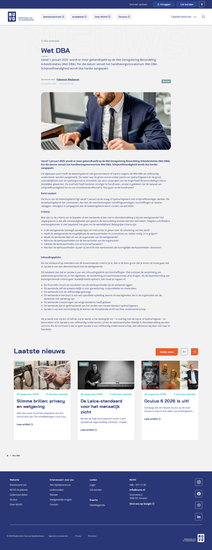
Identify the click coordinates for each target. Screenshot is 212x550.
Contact (54, 504)
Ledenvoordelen (19, 494)
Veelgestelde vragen (61, 499)
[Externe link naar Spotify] (198, 505)
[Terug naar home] (21, 16)
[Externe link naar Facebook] (198, 493)
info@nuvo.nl (137, 489)
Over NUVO (16, 504)
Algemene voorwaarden (58, 536)
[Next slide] (194, 351)
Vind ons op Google (140, 503)
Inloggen (165, 4)
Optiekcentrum (181, 17)
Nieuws (54, 494)
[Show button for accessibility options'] (202, 4)
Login (93, 484)
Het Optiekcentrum (60, 484)
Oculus (13, 499)
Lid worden (187, 4)
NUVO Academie (19, 489)
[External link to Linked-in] (198, 516)
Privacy (78, 536)
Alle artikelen (51, 40)
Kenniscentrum (18, 484)
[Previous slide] (184, 351)
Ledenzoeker (57, 489)
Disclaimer (92, 536)
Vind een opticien (138, 4)
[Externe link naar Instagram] (198, 482)
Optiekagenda (97, 505)
